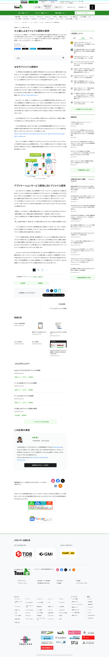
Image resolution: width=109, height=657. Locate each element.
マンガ (61, 18)
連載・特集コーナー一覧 (27, 22)
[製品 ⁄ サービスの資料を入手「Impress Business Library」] (47, 643)
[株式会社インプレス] (25, 640)
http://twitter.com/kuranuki (39, 457)
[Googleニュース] (55, 486)
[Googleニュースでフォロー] (69, 569)
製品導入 (53, 2)
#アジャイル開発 (32, 277)
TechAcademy (91, 615)
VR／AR (28, 612)
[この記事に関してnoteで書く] (59, 290)
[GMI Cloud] (45, 554)
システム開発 (83, 17)
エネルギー (62, 2)
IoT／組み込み (73, 17)
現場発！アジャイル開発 (38, 22)
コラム (89, 612)
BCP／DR (28, 615)
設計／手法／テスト (29, 606)
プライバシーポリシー (23, 583)
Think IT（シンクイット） (22, 6)
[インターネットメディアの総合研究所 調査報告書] (88, 633)
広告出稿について (82, 7)
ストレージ (47, 17)
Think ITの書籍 (69, 18)
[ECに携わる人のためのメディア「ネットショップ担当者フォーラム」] (88, 638)
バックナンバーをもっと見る (42, 422)
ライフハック (51, 619)
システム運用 (18, 615)
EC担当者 (67, 1)
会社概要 (59, 583)
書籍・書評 (90, 604)
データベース (18, 606)
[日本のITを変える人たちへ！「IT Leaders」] (61, 638)
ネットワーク (40, 17)
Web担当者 (62, 1)
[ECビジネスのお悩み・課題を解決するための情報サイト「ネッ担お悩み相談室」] (47, 648)
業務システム (75, 601)
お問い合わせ (60, 580)
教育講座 (71, 2)
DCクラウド (75, 1)
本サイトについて (22, 580)
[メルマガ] (53, 481)
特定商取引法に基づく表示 (44, 583)
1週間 (82, 38)
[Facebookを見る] (61, 569)
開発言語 (39, 606)
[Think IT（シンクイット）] (22, 574)
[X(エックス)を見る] (65, 569)
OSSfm (76, 18)
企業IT (43, 2)
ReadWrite (90, 618)
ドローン (67, 2)
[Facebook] (58, 481)
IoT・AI (71, 1)
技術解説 (90, 601)
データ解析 (39, 610)
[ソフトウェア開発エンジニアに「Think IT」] (61, 633)
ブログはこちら (21, 460)
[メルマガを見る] (57, 569)
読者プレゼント (58, 7)
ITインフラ (25, 17)
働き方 (61, 615)
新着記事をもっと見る (83, 170)
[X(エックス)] (63, 481)
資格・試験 (17, 619)
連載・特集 (17, 17)
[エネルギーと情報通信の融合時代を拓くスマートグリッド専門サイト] (74, 638)
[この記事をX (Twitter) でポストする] (51, 290)
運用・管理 (50, 612)
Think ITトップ (17, 22)
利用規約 (78, 580)
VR (57, 18)
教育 (61, 619)
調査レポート (75, 607)
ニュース (90, 599)
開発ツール (50, 606)
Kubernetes (26, 18)
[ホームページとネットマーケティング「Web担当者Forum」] (74, 633)
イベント (90, 610)
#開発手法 (40, 277)
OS (89, 17)
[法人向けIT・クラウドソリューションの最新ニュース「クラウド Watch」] (47, 638)
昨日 (74, 38)
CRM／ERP (62, 610)
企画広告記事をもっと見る (84, 277)
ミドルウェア (62, 602)
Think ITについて (71, 7)
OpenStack (34, 18)
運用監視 (39, 615)
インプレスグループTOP (81, 583)
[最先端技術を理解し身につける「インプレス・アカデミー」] (88, 643)
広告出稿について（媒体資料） (44, 580)
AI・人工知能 (18, 18)
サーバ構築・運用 (75, 612)
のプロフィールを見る (40, 465)
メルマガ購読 (37, 7)
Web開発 (62, 606)
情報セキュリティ (75, 610)
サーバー (32, 17)
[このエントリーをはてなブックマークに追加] (55, 290)
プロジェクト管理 (63, 612)
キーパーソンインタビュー (77, 604)
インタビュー (51, 18)
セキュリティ (51, 615)
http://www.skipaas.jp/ (29, 95)
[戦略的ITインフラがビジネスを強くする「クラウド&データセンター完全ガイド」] (47, 633)
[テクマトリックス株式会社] (68, 553)
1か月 (91, 38)
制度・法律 (17, 622)
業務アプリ (17, 610)
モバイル (50, 610)
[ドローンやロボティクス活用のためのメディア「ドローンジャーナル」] (74, 643)
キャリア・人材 (29, 619)
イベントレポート (42, 18)
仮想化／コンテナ (63, 17)
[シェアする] (47, 290)
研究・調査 (81, 1)
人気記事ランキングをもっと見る (84, 109)
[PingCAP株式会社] (24, 554)
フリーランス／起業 (41, 619)
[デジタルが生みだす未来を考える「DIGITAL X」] (61, 643)
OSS (16, 612)
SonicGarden (57, 447)
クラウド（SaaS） (29, 610)
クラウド (55, 17)
